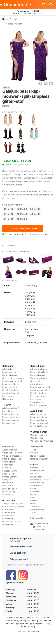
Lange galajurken (10, 372)
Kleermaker (35, 491)
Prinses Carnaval (10, 477)
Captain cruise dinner (12, 453)
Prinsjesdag (7, 485)
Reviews (34, 500)
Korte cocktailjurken (39, 372)
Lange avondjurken (11, 384)
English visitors (41, 523)
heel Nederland (35, 624)
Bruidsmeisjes (8, 423)
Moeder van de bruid (12, 381)
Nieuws (33, 495)
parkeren (35, 565)
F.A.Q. (33, 488)
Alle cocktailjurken (38, 369)
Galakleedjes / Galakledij (41, 441)
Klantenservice (37, 510)
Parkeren (34, 473)
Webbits (35, 631)
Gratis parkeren (18, 552)
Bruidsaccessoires (10, 420)
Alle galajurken (9, 369)
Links (46, 624)
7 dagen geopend (19, 559)
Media (33, 503)
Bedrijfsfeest (8, 480)
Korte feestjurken (38, 405)
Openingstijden (37, 471)
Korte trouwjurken (10, 417)
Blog (32, 498)
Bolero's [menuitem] (34, 453)
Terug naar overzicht (12, 24)
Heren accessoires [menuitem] (39, 456)
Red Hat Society (9, 489)
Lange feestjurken (10, 387)
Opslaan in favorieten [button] (25, 228)
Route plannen (37, 477)
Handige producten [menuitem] (39, 459)
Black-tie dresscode (11, 459)
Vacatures (35, 506)
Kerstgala (6, 468)
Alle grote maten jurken (13, 503)
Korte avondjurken (38, 378)
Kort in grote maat (38, 426)
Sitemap (25, 627)
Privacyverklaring (38, 518)
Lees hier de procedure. (37, 234)
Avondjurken (25, 620)
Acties (33, 512)
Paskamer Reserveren (40, 480)
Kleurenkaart (36, 485)
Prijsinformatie (37, 483)
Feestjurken (37, 620)
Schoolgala (7, 465)
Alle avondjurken (38, 414)
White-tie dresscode (12, 456)
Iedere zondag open (20, 538)
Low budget (8, 396)
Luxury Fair (7, 495)
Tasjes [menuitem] (33, 450)
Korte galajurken (9, 375)
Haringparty (7, 483)
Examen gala (8, 474)
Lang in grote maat (39, 423)
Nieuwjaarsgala (9, 492)
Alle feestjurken (9, 450)
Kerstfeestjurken (10, 390)
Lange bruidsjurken (11, 414)
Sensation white (9, 471)
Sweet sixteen (8, 462)
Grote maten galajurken (13, 378)
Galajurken (44, 617)
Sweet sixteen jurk (10, 393)
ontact (35, 468)
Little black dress (38, 396)
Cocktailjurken (11, 620)
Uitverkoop (7, 399)
